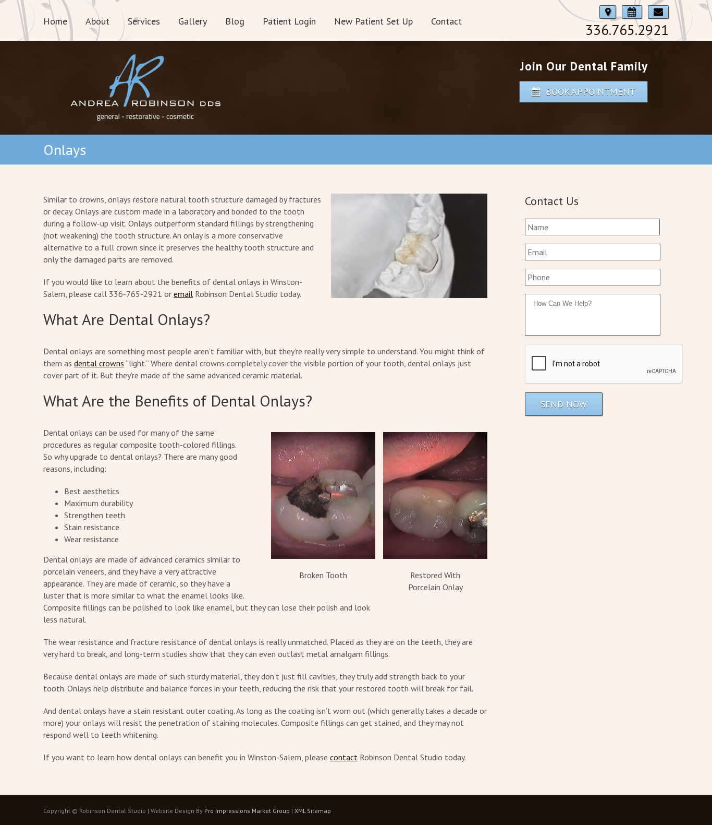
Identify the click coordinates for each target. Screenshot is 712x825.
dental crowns (99, 363)
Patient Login (289, 21)
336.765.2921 (627, 29)
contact (344, 757)
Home (55, 21)
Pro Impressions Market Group (247, 811)
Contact (446, 21)
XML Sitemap (312, 811)
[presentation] (604, 364)
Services (144, 21)
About (97, 21)
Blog (234, 21)
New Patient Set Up (373, 21)
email (183, 294)
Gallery (192, 21)
